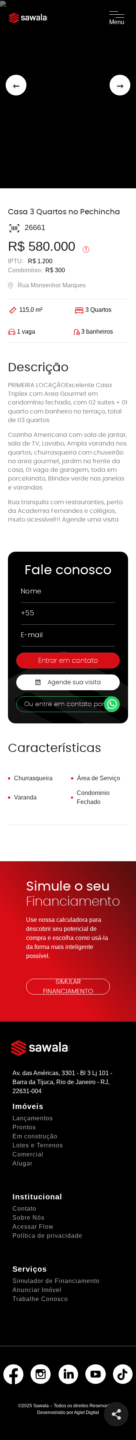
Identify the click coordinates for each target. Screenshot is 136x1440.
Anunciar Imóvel (37, 1290)
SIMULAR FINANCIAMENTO (68, 987)
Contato (24, 1208)
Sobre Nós (28, 1217)
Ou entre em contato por (64, 704)
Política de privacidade (47, 1236)
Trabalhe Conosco (40, 1299)
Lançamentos (32, 1118)
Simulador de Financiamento (56, 1281)
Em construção (34, 1136)
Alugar (22, 1163)
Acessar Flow (33, 1226)
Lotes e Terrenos (37, 1145)
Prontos (24, 1127)
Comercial (27, 1154)
